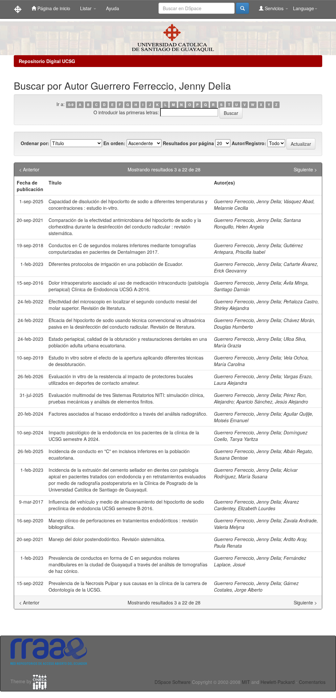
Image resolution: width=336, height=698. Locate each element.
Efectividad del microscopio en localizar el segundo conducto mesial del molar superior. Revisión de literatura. (123, 304)
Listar (86, 8)
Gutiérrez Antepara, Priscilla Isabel (258, 248)
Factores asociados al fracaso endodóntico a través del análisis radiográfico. (128, 413)
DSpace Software (173, 682)
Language (303, 8)
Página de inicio (53, 8)
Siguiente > (305, 169)
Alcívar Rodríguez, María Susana (256, 473)
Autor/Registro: (249, 143)
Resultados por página (188, 143)
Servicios (274, 8)
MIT (246, 682)
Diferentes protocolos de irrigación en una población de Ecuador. (116, 264)
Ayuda (112, 8)
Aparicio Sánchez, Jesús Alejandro (272, 401)
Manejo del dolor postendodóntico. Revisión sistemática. (107, 539)
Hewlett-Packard (278, 682)
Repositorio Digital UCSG (47, 61)
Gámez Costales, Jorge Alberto (256, 586)
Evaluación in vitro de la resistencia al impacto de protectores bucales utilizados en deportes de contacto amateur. (121, 379)
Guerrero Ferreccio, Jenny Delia (247, 201)
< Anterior (29, 169)
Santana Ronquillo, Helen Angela (257, 223)
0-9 (71, 104)
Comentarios (312, 682)
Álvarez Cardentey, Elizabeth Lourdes (256, 505)
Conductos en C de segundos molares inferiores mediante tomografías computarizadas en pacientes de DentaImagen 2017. (122, 248)
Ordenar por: (35, 143)
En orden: (114, 143)
